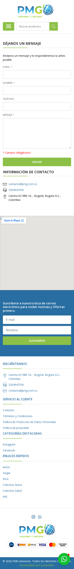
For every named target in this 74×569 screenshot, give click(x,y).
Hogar (6, 473)
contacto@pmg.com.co (23, 184)
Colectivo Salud (12, 490)
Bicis (6, 479)
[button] (64, 559)
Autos (6, 467)
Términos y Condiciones (17, 416)
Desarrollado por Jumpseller (37, 565)
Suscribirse (37, 340)
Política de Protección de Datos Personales (29, 422)
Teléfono (8, 99)
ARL (5, 496)
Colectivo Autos (12, 485)
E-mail (7, 67)
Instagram (9, 444)
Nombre (8, 83)
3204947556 (16, 190)
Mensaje (8, 115)
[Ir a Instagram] (33, 517)
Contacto (8, 410)
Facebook (9, 450)
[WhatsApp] (39, 517)
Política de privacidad (16, 428)
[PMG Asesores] (35, 11)
